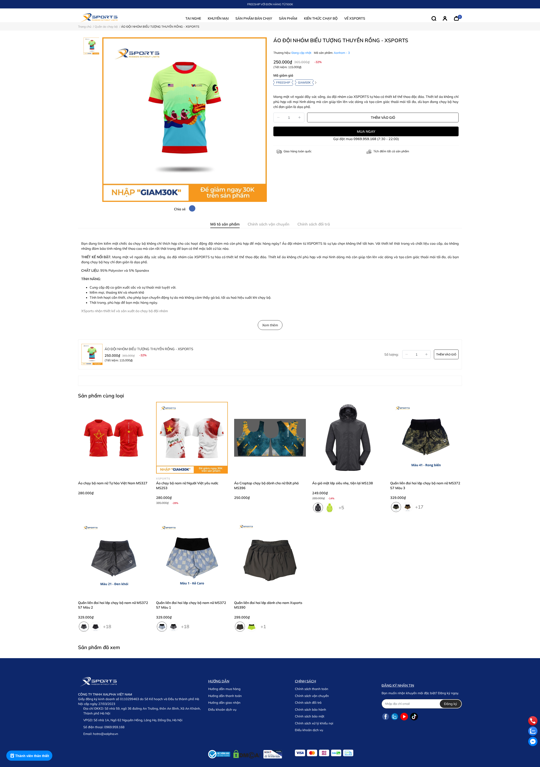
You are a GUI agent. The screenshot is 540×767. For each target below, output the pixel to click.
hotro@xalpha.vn (105, 734)
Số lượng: (391, 354)
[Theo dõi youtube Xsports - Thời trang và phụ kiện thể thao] (404, 716)
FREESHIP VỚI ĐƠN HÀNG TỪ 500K (270, 4)
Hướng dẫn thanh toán (225, 696)
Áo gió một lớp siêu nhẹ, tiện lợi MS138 (342, 483)
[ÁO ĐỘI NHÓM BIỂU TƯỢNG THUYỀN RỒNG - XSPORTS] (184, 119)
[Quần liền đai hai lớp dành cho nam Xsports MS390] (270, 557)
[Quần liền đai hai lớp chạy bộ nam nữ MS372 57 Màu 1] (192, 557)
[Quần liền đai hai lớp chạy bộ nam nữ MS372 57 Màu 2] (114, 557)
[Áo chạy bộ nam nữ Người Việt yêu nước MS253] (192, 438)
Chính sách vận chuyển (312, 696)
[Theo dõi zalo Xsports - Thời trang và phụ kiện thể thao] (395, 716)
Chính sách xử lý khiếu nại (314, 723)
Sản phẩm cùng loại (101, 395)
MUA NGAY (366, 131)
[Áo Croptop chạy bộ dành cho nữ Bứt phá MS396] (270, 438)
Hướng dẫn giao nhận (224, 703)
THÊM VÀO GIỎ (383, 117)
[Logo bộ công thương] (245, 753)
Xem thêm (270, 325)
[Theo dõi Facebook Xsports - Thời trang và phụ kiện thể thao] (386, 716)
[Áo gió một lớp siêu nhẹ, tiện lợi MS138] (348, 438)
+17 (419, 506)
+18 (107, 625)
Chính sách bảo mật (309, 716)
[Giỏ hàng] (456, 18)
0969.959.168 (365, 139)
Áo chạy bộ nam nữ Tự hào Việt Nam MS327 (112, 483)
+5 (341, 506)
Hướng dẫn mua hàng (224, 689)
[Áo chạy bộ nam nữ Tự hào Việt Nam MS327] (114, 438)
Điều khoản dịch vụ (222, 710)
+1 (263, 625)
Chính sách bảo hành (310, 710)
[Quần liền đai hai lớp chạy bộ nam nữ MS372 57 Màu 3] (426, 438)
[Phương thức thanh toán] (324, 752)
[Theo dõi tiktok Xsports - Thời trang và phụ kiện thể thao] (414, 716)
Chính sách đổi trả (308, 703)
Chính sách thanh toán (311, 689)
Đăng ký (450, 704)
